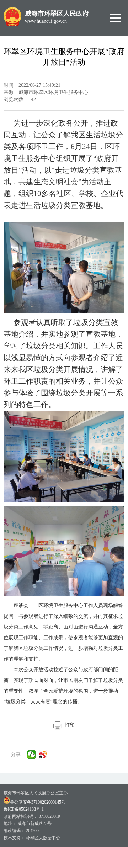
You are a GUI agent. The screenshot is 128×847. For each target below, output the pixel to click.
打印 (68, 725)
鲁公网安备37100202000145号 (37, 802)
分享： (18, 754)
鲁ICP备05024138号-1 (24, 809)
